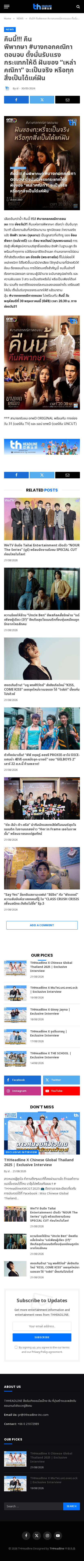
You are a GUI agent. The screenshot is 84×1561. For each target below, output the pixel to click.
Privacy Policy (40, 1352)
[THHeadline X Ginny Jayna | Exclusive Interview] (15, 1015)
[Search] (78, 6)
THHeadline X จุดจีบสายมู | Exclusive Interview (48, 1033)
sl (17, 88)
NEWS (10, 29)
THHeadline (57, 1549)
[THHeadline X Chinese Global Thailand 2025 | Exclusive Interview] (15, 968)
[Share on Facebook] (16, 99)
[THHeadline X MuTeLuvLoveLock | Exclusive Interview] (15, 993)
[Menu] (6, 6)
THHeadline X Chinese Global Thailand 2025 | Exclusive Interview (51, 967)
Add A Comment (42, 925)
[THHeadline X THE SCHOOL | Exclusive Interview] (15, 1058)
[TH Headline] (42, 6)
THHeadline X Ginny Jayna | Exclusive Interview (50, 1012)
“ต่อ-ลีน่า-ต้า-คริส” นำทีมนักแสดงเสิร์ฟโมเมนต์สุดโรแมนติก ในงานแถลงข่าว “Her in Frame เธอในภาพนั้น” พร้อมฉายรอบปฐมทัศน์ (40, 829)
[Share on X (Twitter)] (42, 99)
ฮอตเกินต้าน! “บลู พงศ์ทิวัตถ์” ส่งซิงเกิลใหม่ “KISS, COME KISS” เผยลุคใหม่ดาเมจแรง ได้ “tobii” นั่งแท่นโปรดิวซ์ (42, 689)
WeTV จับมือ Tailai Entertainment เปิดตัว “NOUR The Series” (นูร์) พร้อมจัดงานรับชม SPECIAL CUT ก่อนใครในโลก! (42, 550)
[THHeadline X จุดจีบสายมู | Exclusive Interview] (15, 1037)
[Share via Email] (67, 99)
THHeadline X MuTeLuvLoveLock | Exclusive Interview (54, 990)
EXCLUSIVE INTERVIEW (21, 1152)
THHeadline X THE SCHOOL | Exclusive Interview (50, 1055)
